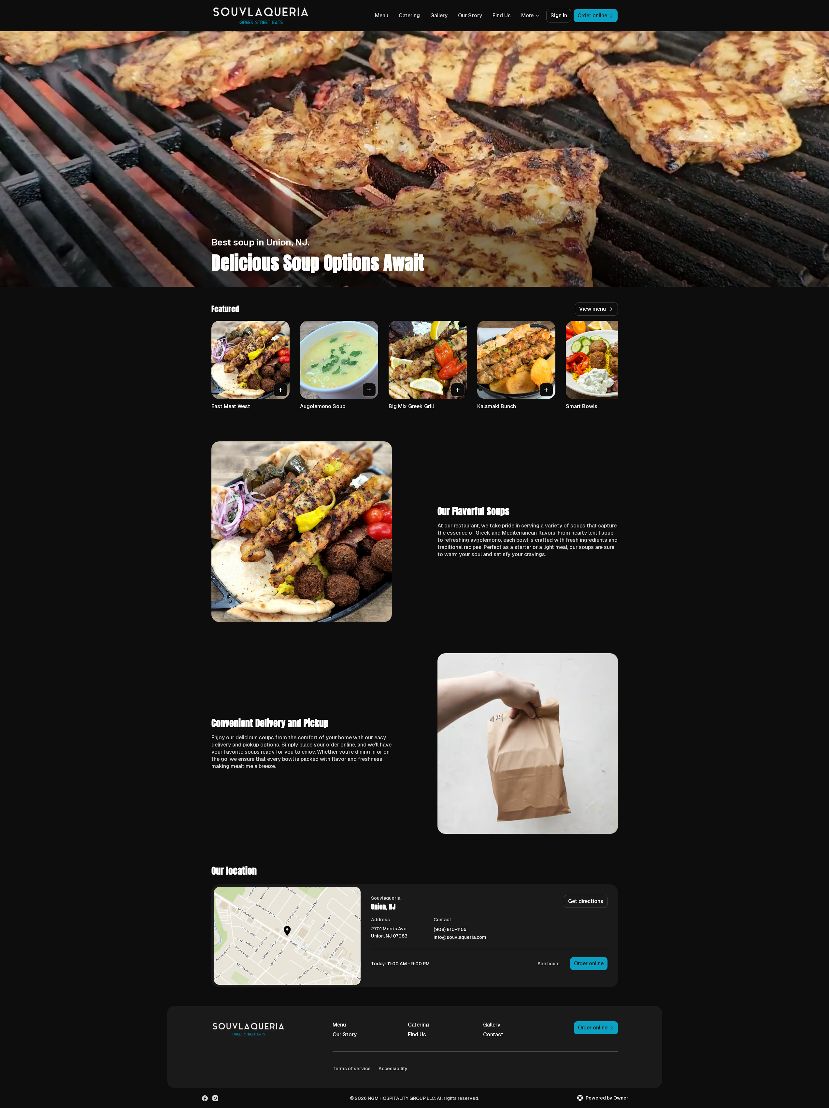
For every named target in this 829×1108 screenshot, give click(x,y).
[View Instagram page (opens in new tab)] (215, 1098)
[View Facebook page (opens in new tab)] (205, 1098)
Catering (409, 15)
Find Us (502, 15)
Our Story (470, 15)
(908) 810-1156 (450, 929)
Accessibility (393, 1068)
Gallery (439, 15)
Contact (493, 1034)
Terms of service (352, 1068)
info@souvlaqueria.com (460, 937)
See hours (548, 964)
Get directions (585, 901)
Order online (589, 963)
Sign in (558, 15)
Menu (381, 15)
